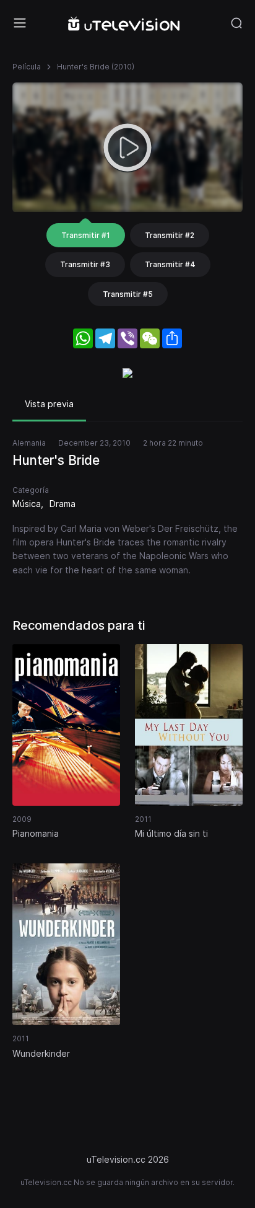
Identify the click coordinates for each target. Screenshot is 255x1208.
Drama (63, 503)
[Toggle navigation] (19, 23)
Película (26, 66)
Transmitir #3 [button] (85, 264)
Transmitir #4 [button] (170, 264)
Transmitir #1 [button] (85, 235)
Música (26, 503)
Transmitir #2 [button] (169, 235)
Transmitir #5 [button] (128, 294)
